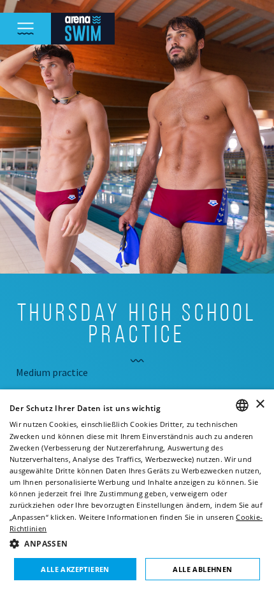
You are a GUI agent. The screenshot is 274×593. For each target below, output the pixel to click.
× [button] (259, 404)
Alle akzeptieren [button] (75, 569)
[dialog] (137, 491)
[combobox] (242, 405)
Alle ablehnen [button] (202, 569)
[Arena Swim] (83, 29)
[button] (137, 543)
